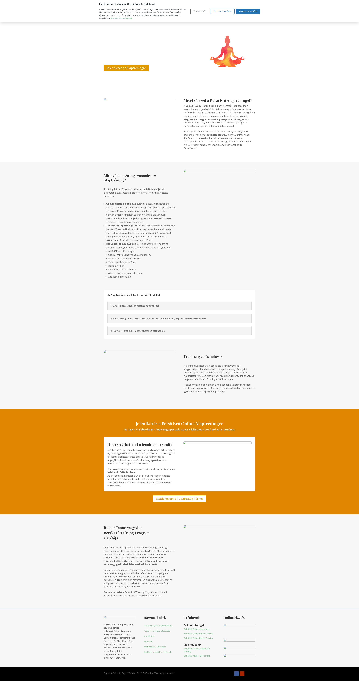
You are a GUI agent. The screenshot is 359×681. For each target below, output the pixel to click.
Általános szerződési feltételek (157, 652)
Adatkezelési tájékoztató (155, 646)
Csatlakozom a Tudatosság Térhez (179, 499)
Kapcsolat (148, 641)
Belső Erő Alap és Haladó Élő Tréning (197, 650)
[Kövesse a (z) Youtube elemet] (242, 673)
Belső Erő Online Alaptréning (196, 629)
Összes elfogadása (248, 11)
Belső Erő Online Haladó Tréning (198, 633)
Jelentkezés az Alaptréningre (126, 68)
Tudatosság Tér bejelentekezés (158, 625)
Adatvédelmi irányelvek (121, 18)
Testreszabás (199, 11)
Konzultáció (149, 636)
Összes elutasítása (223, 11)
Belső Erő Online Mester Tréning (198, 638)
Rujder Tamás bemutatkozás (157, 631)
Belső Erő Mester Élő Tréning (197, 655)
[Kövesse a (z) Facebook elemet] (236, 673)
